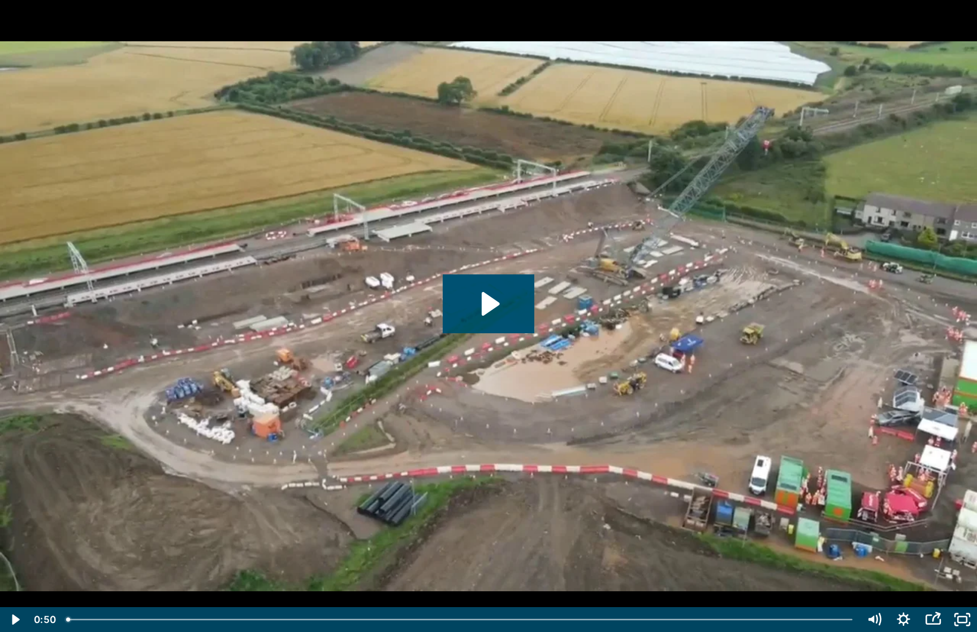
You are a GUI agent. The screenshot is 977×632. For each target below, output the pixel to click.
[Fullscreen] (962, 619)
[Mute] (874, 619)
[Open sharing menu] (933, 619)
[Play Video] (14, 619)
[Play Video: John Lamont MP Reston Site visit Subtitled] (489, 303)
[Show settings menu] (903, 619)
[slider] (460, 619)
